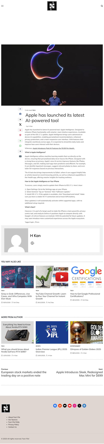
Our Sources (12, 420)
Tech (33, 110)
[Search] (102, 6)
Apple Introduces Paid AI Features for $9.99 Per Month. (54, 148)
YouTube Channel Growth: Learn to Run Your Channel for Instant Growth (51, 296)
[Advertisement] (52, 27)
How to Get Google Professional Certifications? (85, 294)
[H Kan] (16, 240)
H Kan (30, 126)
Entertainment (75, 346)
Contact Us (12, 427)
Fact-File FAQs (14, 422)
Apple (32, 222)
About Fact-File (14, 417)
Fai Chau (16, 302)
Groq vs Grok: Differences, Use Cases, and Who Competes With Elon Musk (16, 296)
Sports (38, 346)
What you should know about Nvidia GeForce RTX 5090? (15, 350)
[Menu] (2, 6)
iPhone (37, 222)
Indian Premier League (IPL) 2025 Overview (51, 350)
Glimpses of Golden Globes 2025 (85, 349)
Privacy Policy (13, 425)
